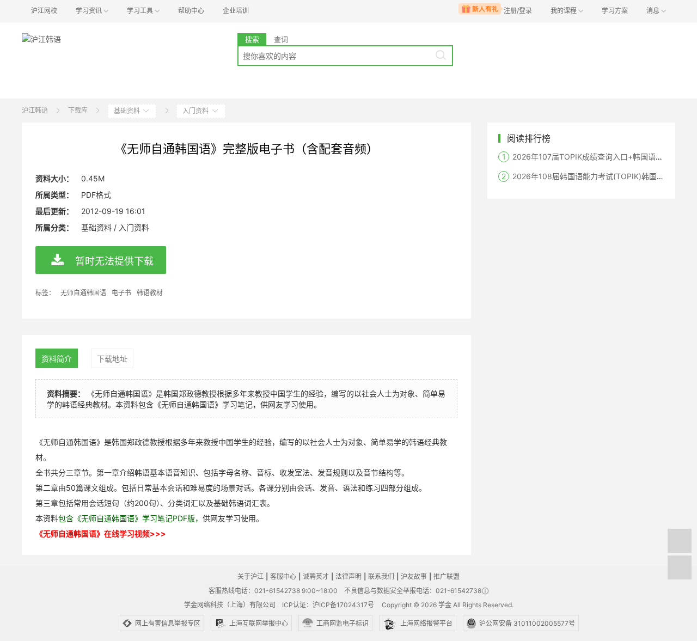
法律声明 (348, 576)
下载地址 (112, 358)
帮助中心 (191, 11)
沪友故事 (414, 576)
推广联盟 (446, 576)
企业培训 (236, 11)
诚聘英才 (316, 576)
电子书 (121, 293)
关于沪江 (250, 576)
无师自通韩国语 (83, 293)
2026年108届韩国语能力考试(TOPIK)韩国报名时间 (599, 176)
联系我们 (381, 576)
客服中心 (283, 576)
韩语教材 (150, 293)
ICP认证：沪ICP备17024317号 (328, 605)
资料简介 (56, 358)
